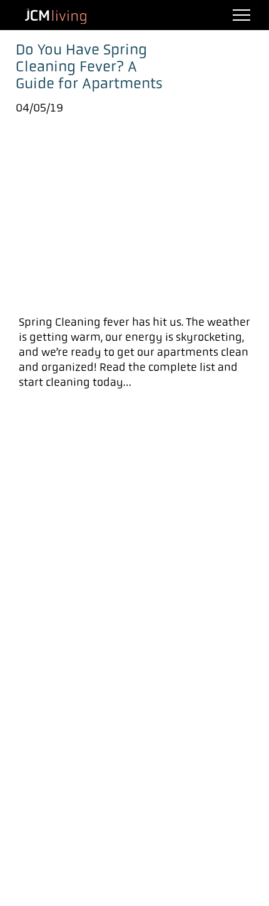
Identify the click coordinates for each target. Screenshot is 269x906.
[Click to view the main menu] (241, 15)
